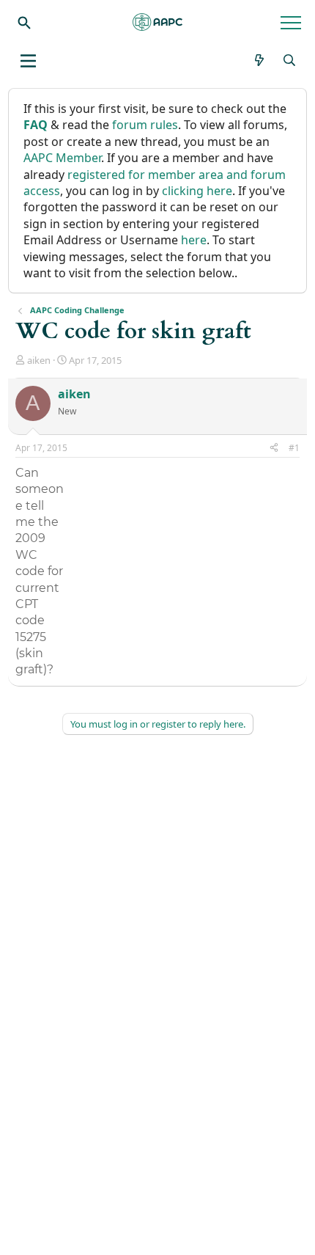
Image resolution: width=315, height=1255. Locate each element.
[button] (28, 61)
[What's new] (260, 60)
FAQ (35, 125)
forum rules (145, 125)
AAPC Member (62, 158)
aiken (39, 360)
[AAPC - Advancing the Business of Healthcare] (157, 22)
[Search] (24, 22)
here (194, 240)
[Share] (274, 448)
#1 (294, 448)
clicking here (197, 191)
